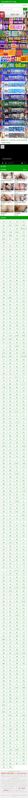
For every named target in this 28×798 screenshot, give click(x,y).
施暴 (10, 535)
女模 (17, 598)
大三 (17, 563)
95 (17, 705)
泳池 (17, 342)
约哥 (4, 228)
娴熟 (23, 729)
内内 (10, 649)
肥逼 (23, 560)
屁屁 (10, 508)
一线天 (23, 698)
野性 (23, 442)
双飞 (10, 253)
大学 (4, 380)
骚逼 (17, 387)
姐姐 (17, 332)
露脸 (23, 301)
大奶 (10, 273)
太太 (10, 487)
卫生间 (17, 346)
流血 (4, 694)
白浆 (4, 563)
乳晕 (10, 608)
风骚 (10, 491)
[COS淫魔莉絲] (20, 208)
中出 (10, 598)
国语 (23, 325)
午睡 (10, 629)
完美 (4, 687)
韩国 (4, 242)
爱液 (4, 453)
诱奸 (23, 743)
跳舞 (4, 653)
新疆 (10, 732)
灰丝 (17, 449)
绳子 (23, 674)
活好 (4, 518)
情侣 (17, 246)
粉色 (17, 384)
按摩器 (23, 335)
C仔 (10, 228)
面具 (17, 425)
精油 (4, 473)
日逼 (23, 639)
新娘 (4, 743)
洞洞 (17, 498)
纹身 (4, 466)
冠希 (10, 532)
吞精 (10, 767)
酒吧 (23, 760)
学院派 (3, 446)
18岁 (3, 456)
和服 (10, 736)
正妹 (10, 594)
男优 (23, 736)
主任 (23, 712)
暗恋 (4, 522)
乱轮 (17, 546)
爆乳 (23, 290)
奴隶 (4, 625)
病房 (23, 429)
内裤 (4, 532)
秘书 (17, 353)
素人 (23, 270)
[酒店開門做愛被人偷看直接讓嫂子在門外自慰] (20, 197)
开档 (17, 439)
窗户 (10, 498)
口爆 (4, 708)
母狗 (23, 549)
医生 (10, 429)
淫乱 (4, 322)
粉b (23, 473)
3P (23, 266)
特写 (4, 363)
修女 (10, 494)
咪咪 (4, 463)
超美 (4, 442)
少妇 (4, 273)
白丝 (17, 318)
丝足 (4, 608)
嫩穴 (23, 401)
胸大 (4, 480)
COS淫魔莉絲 (17, 213)
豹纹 (4, 649)
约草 (17, 753)
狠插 (4, 494)
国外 (23, 480)
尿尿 (10, 718)
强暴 (10, 546)
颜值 (10, 435)
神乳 (23, 556)
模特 (10, 249)
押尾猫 (3, 232)
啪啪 (10, 425)
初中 (10, 380)
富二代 (23, 384)
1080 (3, 698)
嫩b (23, 725)
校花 (23, 518)
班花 (17, 518)
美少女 (17, 377)
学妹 (4, 277)
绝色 (4, 504)
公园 (10, 632)
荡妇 (10, 553)
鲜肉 (23, 432)
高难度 (17, 501)
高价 (4, 670)
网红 (23, 256)
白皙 (23, 594)
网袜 (4, 580)
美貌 (17, 656)
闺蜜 (4, 373)
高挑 (10, 373)
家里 (4, 435)
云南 (17, 732)
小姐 (10, 584)
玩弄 (17, 529)
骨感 (23, 749)
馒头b (17, 698)
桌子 (23, 553)
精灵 (4, 567)
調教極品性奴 (4, 213)
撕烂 (17, 639)
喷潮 (10, 477)
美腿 (23, 280)
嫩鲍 (10, 701)
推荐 (17, 611)
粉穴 (23, 705)
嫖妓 (23, 591)
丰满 (23, 297)
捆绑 (17, 339)
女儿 (10, 332)
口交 (4, 266)
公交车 (10, 542)
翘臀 (23, 408)
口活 (10, 667)
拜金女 (17, 411)
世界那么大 (23, 228)
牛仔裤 (3, 387)
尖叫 (4, 715)
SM (3, 270)
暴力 (10, 639)
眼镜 (4, 560)
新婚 (17, 739)
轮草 (10, 615)
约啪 (10, 563)
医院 (4, 418)
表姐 (10, 259)
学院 (10, 221)
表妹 (17, 404)
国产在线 (12, 140)
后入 (4, 280)
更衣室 (10, 339)
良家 (23, 718)
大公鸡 (17, 422)
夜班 (17, 642)
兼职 (17, 763)
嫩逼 (17, 280)
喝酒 (10, 422)
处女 (23, 259)
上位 (4, 632)
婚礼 (17, 667)
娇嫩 (10, 453)
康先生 (17, 225)
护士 (17, 249)
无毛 (4, 691)
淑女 (23, 304)
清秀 (23, 691)
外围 (23, 315)
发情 (23, 397)
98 (3, 756)
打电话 (23, 587)
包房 (4, 767)
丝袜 (23, 249)
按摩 (23, 598)
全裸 (4, 366)
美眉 (10, 325)
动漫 (17, 266)
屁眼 (23, 456)
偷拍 (10, 246)
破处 (23, 570)
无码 (10, 266)
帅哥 (17, 539)
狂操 (17, 477)
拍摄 (10, 622)
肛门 (4, 487)
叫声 (10, 618)
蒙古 (4, 732)
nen (10, 656)
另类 (10, 270)
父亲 (23, 387)
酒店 (10, 311)
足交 (10, 515)
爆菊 (4, 304)
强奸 (17, 253)
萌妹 (4, 297)
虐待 (4, 328)
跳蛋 (10, 743)
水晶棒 (10, 729)
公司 (17, 553)
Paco (17, 311)
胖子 (4, 667)
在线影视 (24, 5)
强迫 (4, 636)
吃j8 (4, 718)
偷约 (4, 684)
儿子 (23, 394)
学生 (17, 294)
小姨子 (3, 408)
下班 (23, 660)
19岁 (23, 453)
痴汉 (10, 646)
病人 (10, 660)
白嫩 (17, 380)
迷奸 (23, 253)
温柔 (23, 636)
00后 (17, 725)
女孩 (23, 466)
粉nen (10, 418)
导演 (17, 670)
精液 (17, 625)
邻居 (23, 656)
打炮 (17, 432)
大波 (10, 746)
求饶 (4, 587)
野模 (4, 760)
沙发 (17, 408)
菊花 (17, 584)
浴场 (4, 591)
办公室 (10, 335)
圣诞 (4, 397)
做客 (4, 680)
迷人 (4, 546)
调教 (10, 349)
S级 (4, 556)
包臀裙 (23, 687)
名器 (23, 763)
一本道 (3, 294)
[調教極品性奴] (7, 208)
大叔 (17, 722)
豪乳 (23, 701)
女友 (17, 391)
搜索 (25, 9)
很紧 (10, 463)
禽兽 (17, 677)
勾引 (4, 263)
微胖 (10, 556)
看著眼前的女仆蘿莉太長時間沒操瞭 (9, 202)
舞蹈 (10, 653)
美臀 (4, 677)
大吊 (23, 415)
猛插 (10, 394)
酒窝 (10, 694)
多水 (23, 411)
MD (23, 246)
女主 (4, 573)
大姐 (17, 567)
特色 (23, 477)
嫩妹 (23, 273)
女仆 (23, 577)
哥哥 (10, 677)
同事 (17, 270)
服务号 (23, 515)
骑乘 (17, 542)
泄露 (23, 535)
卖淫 (10, 642)
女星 (4, 642)
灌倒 (23, 677)
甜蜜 (17, 636)
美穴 (4, 729)
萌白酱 (17, 232)
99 (10, 756)
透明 (23, 391)
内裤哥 (23, 225)
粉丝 (4, 611)
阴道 (4, 601)
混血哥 (10, 225)
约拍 (4, 753)
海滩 (17, 622)
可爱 (10, 529)
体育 (23, 694)
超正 (4, 415)
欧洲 (4, 511)
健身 (4, 529)
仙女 (10, 501)
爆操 (10, 387)
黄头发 (3, 712)
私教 (23, 753)
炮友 (10, 304)
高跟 (4, 284)
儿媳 (17, 221)
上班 (23, 632)
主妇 (17, 680)
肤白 (17, 466)
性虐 (4, 315)
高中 (23, 377)
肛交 (23, 263)
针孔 (10, 432)
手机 (23, 618)
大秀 (17, 297)
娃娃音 (3, 705)
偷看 (10, 308)
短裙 (4, 422)
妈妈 (23, 332)
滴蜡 (17, 308)
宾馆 (17, 401)
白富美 (17, 473)
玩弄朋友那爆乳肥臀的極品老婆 (8, 191)
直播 (17, 273)
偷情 (10, 287)
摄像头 (10, 297)
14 (3, 570)
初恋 (10, 391)
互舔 (23, 508)
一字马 (17, 328)
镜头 (10, 484)
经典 (23, 684)
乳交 (17, 287)
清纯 (4, 584)
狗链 (10, 680)
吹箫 (4, 342)
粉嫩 (17, 325)
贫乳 (10, 674)
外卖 (17, 259)
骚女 (23, 425)
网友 (23, 670)
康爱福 (3, 239)
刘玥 (17, 235)
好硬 (4, 615)
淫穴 (10, 415)
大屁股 (17, 653)
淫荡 (4, 429)
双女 (4, 377)
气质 (17, 418)
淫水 (17, 470)
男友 (10, 636)
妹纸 (23, 460)
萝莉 (17, 284)
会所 (17, 322)
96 (17, 460)
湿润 (23, 611)
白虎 (17, 304)
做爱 (10, 290)
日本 (4, 253)
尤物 (10, 280)
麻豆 (10, 239)
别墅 (4, 549)
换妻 (4, 553)
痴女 (17, 494)
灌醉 (17, 349)
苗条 (23, 370)
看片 (10, 539)
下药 (23, 287)
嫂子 (23, 629)
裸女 (10, 722)
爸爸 (4, 335)
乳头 (17, 532)
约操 (10, 446)
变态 (23, 311)
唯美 (10, 301)
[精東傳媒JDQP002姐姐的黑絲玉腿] (7, 176)
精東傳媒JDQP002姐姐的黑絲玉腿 (8, 180)
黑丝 (10, 263)
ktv (3, 346)
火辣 (17, 491)
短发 (23, 608)
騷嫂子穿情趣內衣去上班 (19, 191)
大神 (17, 736)
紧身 (17, 594)
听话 (4, 605)
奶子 (23, 529)
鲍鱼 (17, 701)
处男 (10, 573)
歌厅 (10, 605)
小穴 (10, 480)
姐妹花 (23, 715)
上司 (10, 294)
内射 (4, 246)
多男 (17, 608)
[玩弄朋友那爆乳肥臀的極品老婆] (7, 187)
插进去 (17, 463)
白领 (23, 449)
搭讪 (4, 259)
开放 (4, 401)
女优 (4, 739)
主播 (17, 263)
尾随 (23, 642)
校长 (17, 712)
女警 (23, 573)
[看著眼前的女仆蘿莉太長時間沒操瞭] (7, 197)
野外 (23, 294)
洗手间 (17, 587)
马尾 (4, 736)
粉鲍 (4, 701)
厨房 (10, 397)
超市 (10, 687)
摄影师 (3, 639)
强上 (4, 535)
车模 (10, 760)
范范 (23, 232)
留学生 (10, 715)
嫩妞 (10, 384)
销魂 (10, 439)
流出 (4, 539)
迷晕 (10, 346)
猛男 (17, 549)
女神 (4, 318)
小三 (17, 718)
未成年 (17, 687)
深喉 (23, 732)
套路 (17, 715)
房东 (4, 432)
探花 (23, 239)
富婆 (4, 225)
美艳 (23, 649)
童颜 (23, 746)
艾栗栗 (10, 235)
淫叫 (4, 411)
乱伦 (23, 284)
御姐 (4, 287)
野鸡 (23, 484)
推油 (23, 342)
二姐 (23, 567)
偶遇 (23, 646)
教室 (10, 691)
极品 (17, 366)
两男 (17, 601)
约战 (4, 449)
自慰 (4, 290)
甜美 (10, 708)
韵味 (23, 494)
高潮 (4, 311)
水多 (23, 498)
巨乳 (4, 256)
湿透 (17, 508)
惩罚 (10, 625)
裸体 (17, 573)
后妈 (23, 708)
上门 (17, 756)
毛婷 (4, 235)
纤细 (17, 580)
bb (23, 539)
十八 (17, 694)
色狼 (4, 646)
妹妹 (10, 404)
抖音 (23, 242)
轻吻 (17, 228)
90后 (10, 322)
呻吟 (17, 453)
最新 (4, 542)
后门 (23, 322)
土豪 (23, 435)
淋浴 (10, 473)
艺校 (4, 501)
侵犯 (17, 577)
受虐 (4, 460)
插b (10, 366)
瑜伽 (23, 525)
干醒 (4, 629)
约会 (10, 712)
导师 (10, 580)
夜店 (23, 605)
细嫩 (10, 698)
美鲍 (23, 680)
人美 (4, 722)
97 (17, 522)
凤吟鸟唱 (23, 356)
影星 (17, 729)
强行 (23, 532)
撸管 (10, 611)
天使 (4, 425)
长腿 (23, 308)
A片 (23, 422)
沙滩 (23, 622)
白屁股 (23, 653)
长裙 (23, 418)
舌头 (10, 518)
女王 (10, 460)
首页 (2, 5)
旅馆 (4, 594)
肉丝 (23, 221)
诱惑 (4, 394)
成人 (4, 515)
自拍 (17, 242)
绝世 (4, 525)
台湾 (10, 739)
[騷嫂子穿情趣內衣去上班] (20, 187)
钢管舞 (17, 749)
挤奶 (4, 746)
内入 (10, 663)
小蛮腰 (10, 749)
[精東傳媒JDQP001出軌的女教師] (20, 176)
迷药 (23, 339)
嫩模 (10, 353)
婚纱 (23, 739)
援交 (17, 290)
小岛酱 (10, 232)
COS (10, 277)
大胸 (23, 346)
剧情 (17, 256)
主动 (10, 570)
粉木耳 (3, 339)
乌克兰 (17, 511)
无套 (23, 277)
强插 (4, 725)
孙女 (4, 308)
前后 (4, 674)
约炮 (17, 277)
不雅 (10, 466)
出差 (4, 749)
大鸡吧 (17, 629)
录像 (17, 535)
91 (10, 242)
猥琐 (23, 663)
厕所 (10, 328)
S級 (10, 601)
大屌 (4, 332)
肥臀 (4, 325)
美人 (17, 684)
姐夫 (10, 408)
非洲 (10, 511)
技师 (10, 684)
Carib (17, 456)
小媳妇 (23, 463)
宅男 (17, 429)
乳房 (17, 708)
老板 (23, 722)
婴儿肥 (23, 601)
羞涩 (23, 756)
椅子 (17, 484)
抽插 (17, 315)
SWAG (17, 239)
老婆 (4, 598)
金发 (17, 480)
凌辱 (4, 577)
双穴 (10, 370)
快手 (23, 615)
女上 (23, 542)
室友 (10, 456)
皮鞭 (17, 674)
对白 (17, 525)
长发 (17, 487)
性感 (23, 366)
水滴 (4, 221)
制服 (10, 256)
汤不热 (23, 235)
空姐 (4, 249)
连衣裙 (17, 335)
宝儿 (4, 477)
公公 (23, 546)
